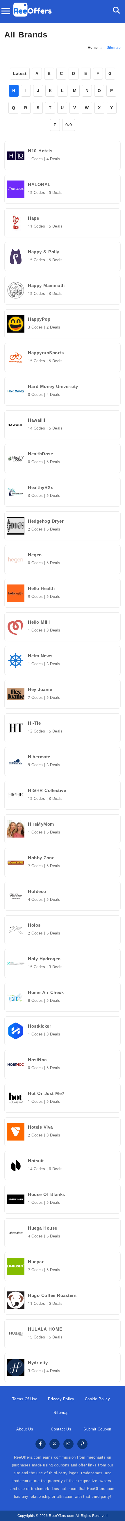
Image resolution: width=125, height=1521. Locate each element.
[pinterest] (82, 1444)
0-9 (68, 125)
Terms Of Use (25, 1399)
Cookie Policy (97, 1399)
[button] (116, 10)
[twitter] (54, 1444)
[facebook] (40, 1444)
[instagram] (68, 1444)
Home (93, 47)
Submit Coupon (97, 1429)
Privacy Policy (61, 1399)
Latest (19, 73)
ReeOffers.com (61, 1516)
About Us (24, 1429)
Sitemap (61, 1412)
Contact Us (61, 1429)
